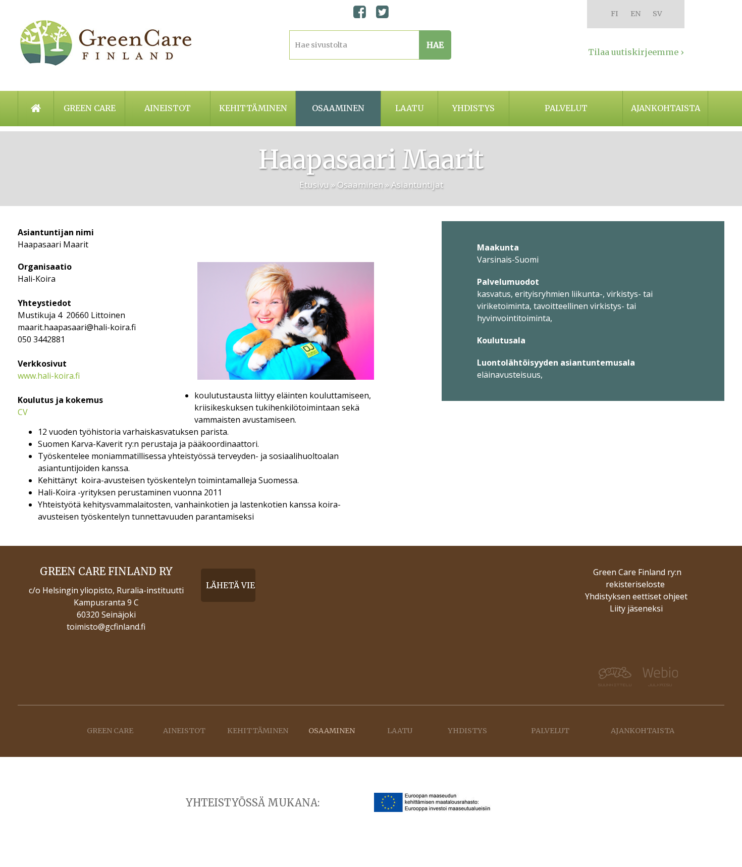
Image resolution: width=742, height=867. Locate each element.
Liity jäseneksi (636, 608)
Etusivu (314, 184)
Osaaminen (338, 108)
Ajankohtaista (665, 108)
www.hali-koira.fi (49, 375)
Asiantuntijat (417, 184)
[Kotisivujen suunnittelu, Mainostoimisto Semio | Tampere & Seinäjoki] (608, 676)
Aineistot (167, 108)
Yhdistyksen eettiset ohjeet (636, 596)
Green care (90, 108)
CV (23, 412)
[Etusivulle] (106, 43)
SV (657, 13)
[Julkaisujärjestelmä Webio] (666, 677)
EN (635, 13)
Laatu (409, 108)
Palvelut (566, 108)
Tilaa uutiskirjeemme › (636, 52)
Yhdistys (473, 108)
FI (614, 13)
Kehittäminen (253, 108)
